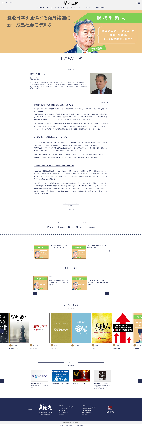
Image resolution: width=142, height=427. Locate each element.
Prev (35, 293)
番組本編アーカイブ (43, 8)
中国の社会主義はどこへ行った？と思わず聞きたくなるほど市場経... (98, 282)
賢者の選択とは (100, 8)
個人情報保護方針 (67, 422)
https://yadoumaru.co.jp (44, 414)
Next (107, 293)
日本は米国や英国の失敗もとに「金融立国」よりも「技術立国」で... (59, 282)
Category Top (71, 69)
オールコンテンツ (75, 8)
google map (61, 414)
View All (72, 308)
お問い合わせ (75, 422)
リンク (88, 8)
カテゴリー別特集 (60, 8)
